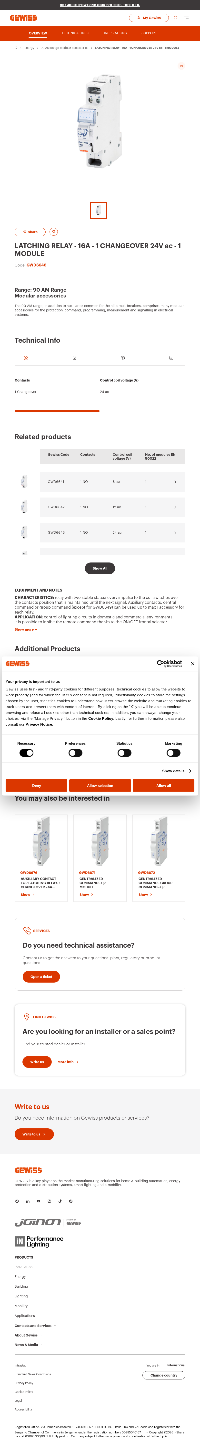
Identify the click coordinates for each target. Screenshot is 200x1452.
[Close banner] (192, 663)
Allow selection (100, 786)
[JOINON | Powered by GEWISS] (48, 1223)
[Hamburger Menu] (186, 18)
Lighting (21, 1296)
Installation (23, 1267)
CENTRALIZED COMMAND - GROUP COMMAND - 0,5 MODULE (155, 883)
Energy (29, 47)
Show (25, 894)
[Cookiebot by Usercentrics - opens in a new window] (160, 663)
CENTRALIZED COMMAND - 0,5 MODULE (93, 883)
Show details (173, 771)
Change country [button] (163, 1375)
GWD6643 (56, 532)
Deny (36, 786)
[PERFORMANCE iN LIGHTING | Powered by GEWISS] (48, 1242)
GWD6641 (56, 482)
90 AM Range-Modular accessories (64, 47)
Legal (18, 1400)
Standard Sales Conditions (33, 1374)
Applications (25, 1316)
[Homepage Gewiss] (23, 18)
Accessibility (23, 1409)
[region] (100, 391)
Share (32, 232)
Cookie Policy (100, 718)
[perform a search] (176, 18)
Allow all (163, 786)
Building (21, 1286)
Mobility (21, 1306)
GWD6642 (56, 507)
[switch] (75, 753)
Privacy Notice (39, 724)
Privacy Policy (24, 1383)
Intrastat (20, 1365)
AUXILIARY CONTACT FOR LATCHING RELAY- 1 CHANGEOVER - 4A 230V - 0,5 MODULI (40, 883)
